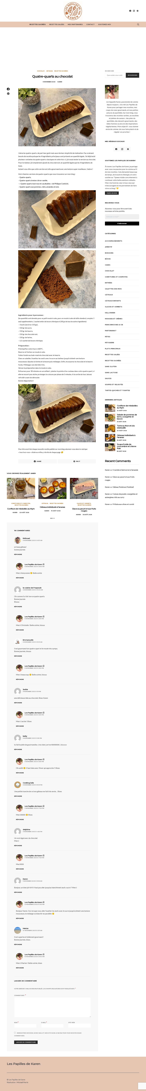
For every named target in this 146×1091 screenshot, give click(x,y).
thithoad (26, 538)
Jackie (25, 689)
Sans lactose (111, 372)
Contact (90, 24)
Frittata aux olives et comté (123, 504)
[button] (51, 518)
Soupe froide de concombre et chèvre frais (126, 446)
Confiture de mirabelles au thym (21, 509)
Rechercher (109, 71)
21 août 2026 (121, 421)
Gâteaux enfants (113, 301)
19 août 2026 (55, 511)
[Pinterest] (137, 11)
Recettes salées (56, 24)
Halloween (110, 313)
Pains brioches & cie (114, 325)
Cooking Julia (28, 783)
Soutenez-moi (104, 24)
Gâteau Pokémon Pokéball (123, 487)
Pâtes (107, 337)
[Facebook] (130, 11)
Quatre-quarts (25, 177)
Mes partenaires (75, 24)
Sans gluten (110, 366)
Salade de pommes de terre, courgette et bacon (127, 417)
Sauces (108, 378)
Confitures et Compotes (20, 503)
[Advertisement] (73, 49)
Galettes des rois (113, 289)
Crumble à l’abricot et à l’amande (125, 470)
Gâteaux (49, 71)
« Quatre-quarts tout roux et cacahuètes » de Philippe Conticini (44, 183)
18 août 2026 (121, 451)
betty (25, 736)
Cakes (107, 265)
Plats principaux (112, 349)
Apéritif (108, 247)
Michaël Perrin (22, 1082)
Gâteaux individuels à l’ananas (52, 507)
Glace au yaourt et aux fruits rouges (84, 510)
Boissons (109, 253)
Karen (59, 82)
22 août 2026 (24, 512)
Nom (16, 1022)
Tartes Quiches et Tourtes (117, 390)
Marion (26, 928)
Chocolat (41, 71)
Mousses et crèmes (113, 319)
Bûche (108, 259)
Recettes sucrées (37, 24)
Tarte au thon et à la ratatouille (125, 427)
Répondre (18, 554)
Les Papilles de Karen (23, 1063)
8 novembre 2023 (49, 82)
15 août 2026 (87, 514)
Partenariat (110, 331)
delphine (26, 829)
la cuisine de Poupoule (32, 588)
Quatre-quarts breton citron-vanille (33, 180)
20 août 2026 (122, 430)
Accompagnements (113, 241)
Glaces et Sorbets (84, 503)
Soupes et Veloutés (114, 384)
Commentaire (19, 995)
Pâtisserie (109, 342)
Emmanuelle (28, 640)
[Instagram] (134, 11)
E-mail (44, 1022)
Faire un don (112, 193)
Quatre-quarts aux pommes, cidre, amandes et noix (39, 187)
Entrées (108, 283)
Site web (71, 1022)
